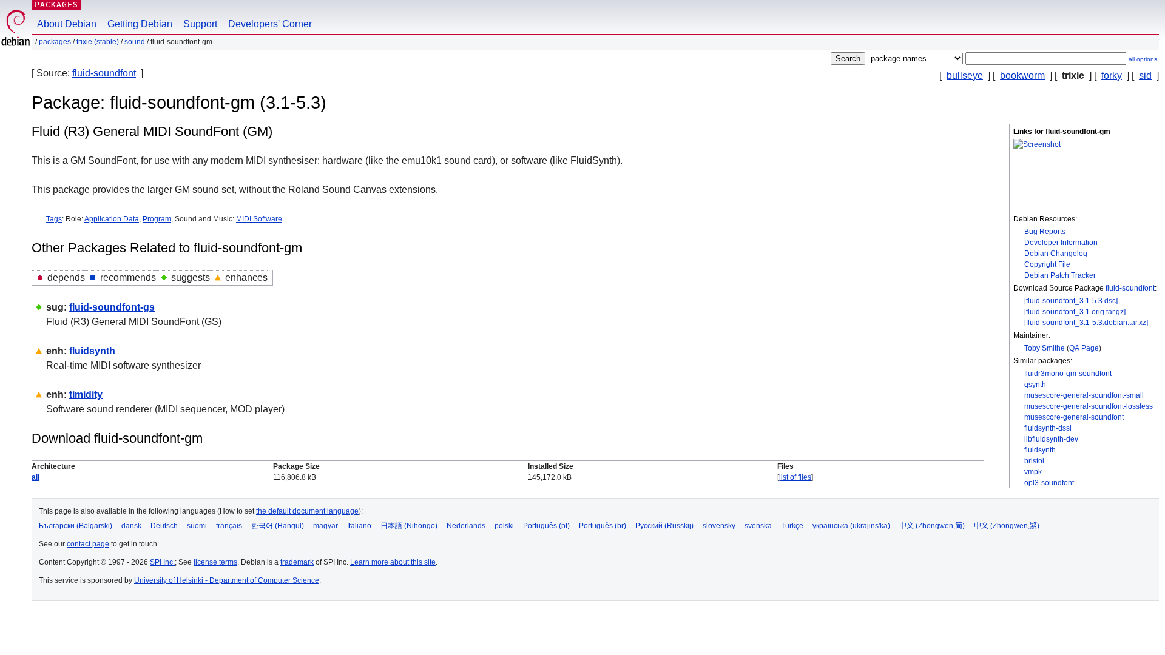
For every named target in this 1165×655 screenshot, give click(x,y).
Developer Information (1061, 242)
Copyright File (1047, 264)
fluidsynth (1040, 450)
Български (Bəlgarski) (75, 526)
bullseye (965, 75)
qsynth (1035, 384)
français (229, 526)
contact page (88, 544)
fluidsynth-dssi (1048, 428)
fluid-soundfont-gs (112, 307)
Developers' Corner (270, 24)
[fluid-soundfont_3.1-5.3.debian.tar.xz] (1086, 322)
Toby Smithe (1044, 348)
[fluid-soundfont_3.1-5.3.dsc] (1071, 301)
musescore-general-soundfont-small (1084, 395)
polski (504, 526)
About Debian (66, 24)
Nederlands (466, 526)
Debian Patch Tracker (1060, 275)
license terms (215, 562)
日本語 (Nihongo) (408, 526)
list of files (795, 477)
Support (200, 24)
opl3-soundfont (1049, 483)
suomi (197, 526)
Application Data (111, 219)
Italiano (359, 526)
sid (1145, 75)
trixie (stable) (97, 42)
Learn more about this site (393, 562)
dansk (131, 526)
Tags (54, 219)
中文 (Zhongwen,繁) (1006, 526)
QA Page (1084, 348)
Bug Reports (1044, 231)
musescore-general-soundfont (1074, 417)
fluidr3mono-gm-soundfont (1068, 373)
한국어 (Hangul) (277, 526)
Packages (56, 4)
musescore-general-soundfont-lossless (1088, 406)
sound (134, 42)
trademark (297, 562)
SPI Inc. (162, 562)
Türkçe (792, 526)
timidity (86, 394)
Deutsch (164, 526)
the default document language (307, 511)
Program (157, 219)
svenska (758, 526)
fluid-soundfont (104, 73)
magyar (325, 526)
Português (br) (602, 526)
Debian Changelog (1055, 253)
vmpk (1033, 472)
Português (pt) (546, 526)
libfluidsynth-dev (1051, 439)
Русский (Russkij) (664, 526)
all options (1143, 59)
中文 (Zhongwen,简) (932, 526)
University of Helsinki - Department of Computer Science (226, 580)
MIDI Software (259, 219)
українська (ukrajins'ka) (851, 526)
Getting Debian (139, 24)
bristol (1034, 461)
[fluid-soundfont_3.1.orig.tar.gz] (1075, 311)
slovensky (719, 526)
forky (1111, 75)
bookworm (1022, 75)
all (35, 477)
